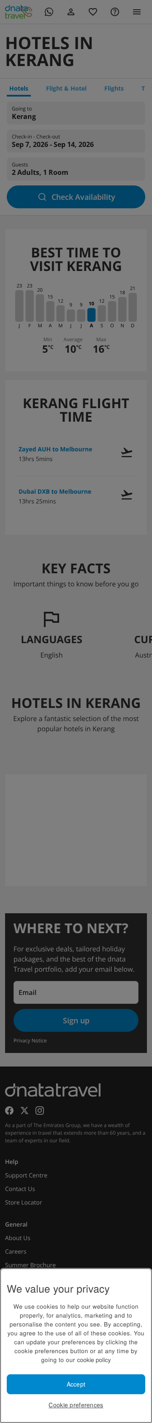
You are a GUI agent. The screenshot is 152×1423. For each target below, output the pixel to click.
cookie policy (94, 1359)
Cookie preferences (76, 1405)
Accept (76, 1384)
